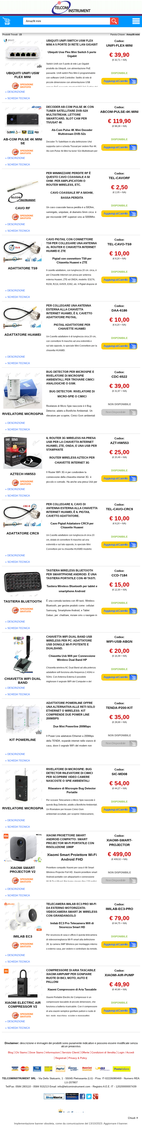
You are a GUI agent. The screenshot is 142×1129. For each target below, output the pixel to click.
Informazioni (52, 1052)
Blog (10, 1052)
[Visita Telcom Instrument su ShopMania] (54, 1096)
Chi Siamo (21, 1052)
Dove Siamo (36, 1052)
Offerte (85, 1052)
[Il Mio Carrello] (6, 24)
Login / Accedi (126, 1052)
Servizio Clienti (70, 1052)
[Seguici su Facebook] (82, 1096)
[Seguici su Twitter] (89, 1096)
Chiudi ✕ (133, 1117)
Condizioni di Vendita (103, 1052)
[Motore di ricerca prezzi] (72, 1096)
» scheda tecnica (17, 98)
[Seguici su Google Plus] (95, 1096)
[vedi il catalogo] (136, 24)
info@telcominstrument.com (74, 1086)
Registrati (60, 1057)
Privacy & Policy (77, 1057)
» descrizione (15, 91)
